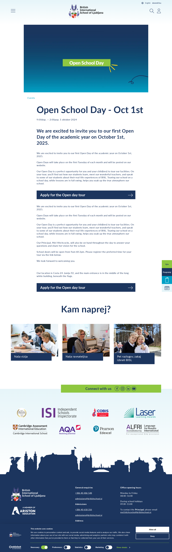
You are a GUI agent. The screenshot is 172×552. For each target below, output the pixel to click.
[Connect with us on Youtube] (134, 388)
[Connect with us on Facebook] (117, 388)
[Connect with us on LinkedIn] (128, 388)
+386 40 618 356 (83, 509)
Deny (152, 536)
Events (31, 97)
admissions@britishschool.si (88, 498)
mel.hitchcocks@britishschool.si (135, 512)
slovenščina (156, 3)
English (148, 3)
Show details (122, 547)
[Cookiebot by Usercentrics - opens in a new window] (15, 547)
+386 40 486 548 (83, 493)
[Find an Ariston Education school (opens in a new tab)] (23, 511)
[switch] (67, 547)
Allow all (152, 530)
